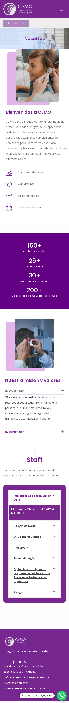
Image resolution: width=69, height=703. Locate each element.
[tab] (34, 497)
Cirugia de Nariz (25, 526)
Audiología (21, 548)
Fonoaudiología (24, 558)
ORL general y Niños (27, 537)
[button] (16, 23)
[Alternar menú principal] (62, 9)
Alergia (18, 592)
